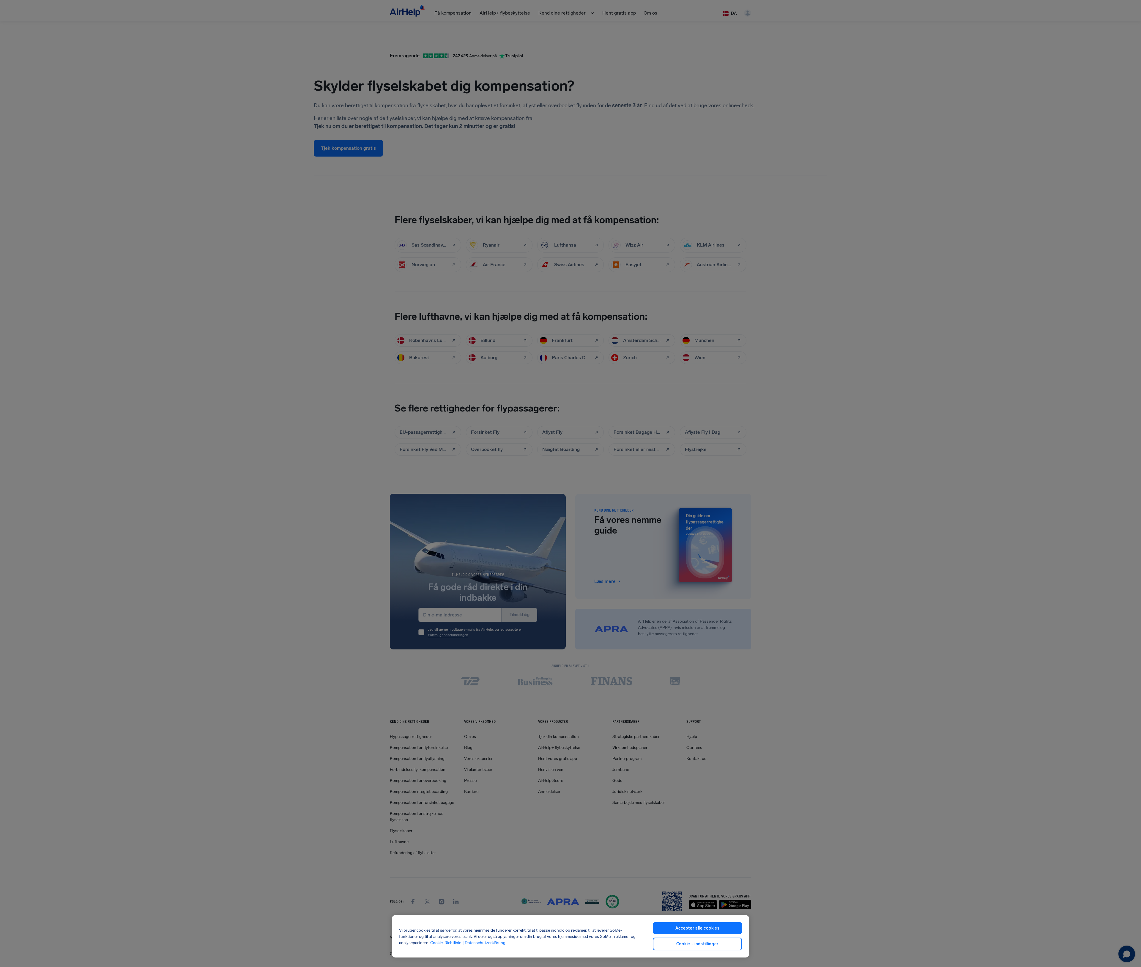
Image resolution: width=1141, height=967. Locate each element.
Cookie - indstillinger (697, 944)
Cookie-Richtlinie (445, 942)
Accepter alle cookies (697, 928)
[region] (570, 936)
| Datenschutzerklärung (483, 942)
